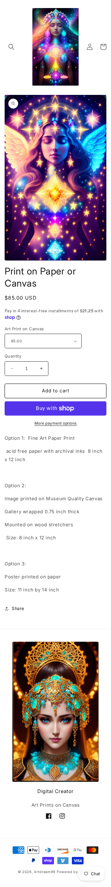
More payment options (56, 423)
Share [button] (18, 608)
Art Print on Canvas (24, 328)
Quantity (13, 356)
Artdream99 (45, 872)
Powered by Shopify (75, 872)
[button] (11, 47)
